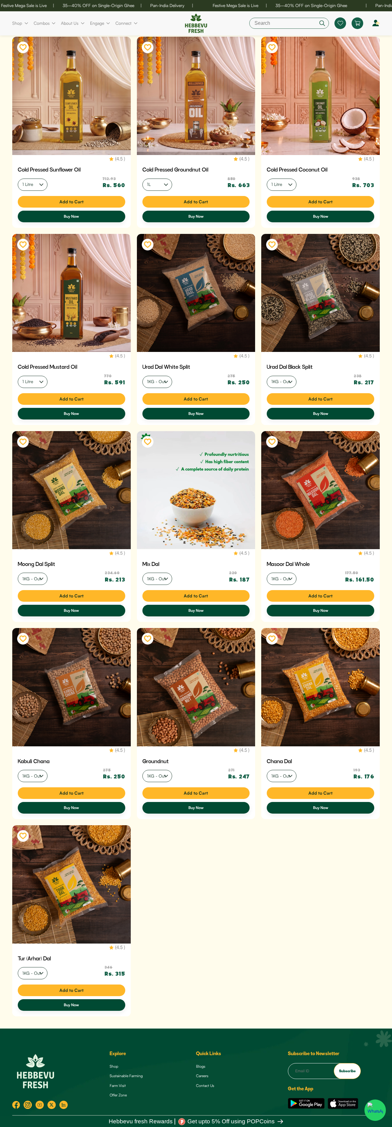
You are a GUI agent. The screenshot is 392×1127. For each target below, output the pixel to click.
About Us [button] (69, 23)
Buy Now (71, 216)
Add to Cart (71, 201)
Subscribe (347, 1070)
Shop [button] (17, 23)
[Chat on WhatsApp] (375, 1110)
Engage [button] (97, 23)
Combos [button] (42, 23)
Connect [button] (123, 23)
